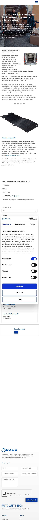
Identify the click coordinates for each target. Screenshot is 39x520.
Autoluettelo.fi (23, 508)
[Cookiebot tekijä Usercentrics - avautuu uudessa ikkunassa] (28, 219)
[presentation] (17, 493)
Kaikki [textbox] (4, 210)
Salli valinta (20, 293)
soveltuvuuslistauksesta (13, 155)
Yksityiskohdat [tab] (19, 224)
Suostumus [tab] (7, 224)
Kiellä (20, 299)
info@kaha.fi (15, 196)
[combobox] (20, 211)
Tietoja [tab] (32, 224)
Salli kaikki (19, 286)
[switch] (34, 265)
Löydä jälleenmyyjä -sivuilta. (18, 457)
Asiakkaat (5, 519)
